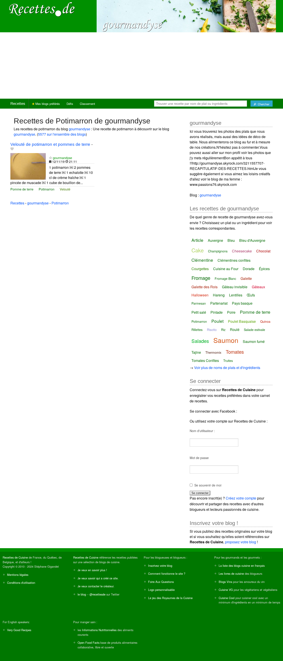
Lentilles (235, 295)
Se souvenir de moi (207, 485)
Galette (246, 278)
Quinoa (265, 321)
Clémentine (202, 260)
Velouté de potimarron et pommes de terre (50, 144)
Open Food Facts (88, 642)
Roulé (234, 329)
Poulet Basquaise (242, 321)
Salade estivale (254, 329)
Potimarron (46, 189)
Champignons (218, 251)
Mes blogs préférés (47, 104)
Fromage (200, 277)
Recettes (17, 104)
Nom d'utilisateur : (202, 430)
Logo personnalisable (161, 590)
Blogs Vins (225, 582)
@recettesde (97, 594)
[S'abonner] (50, 157)
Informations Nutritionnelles (99, 630)
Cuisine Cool (227, 598)
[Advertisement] (141, 65)
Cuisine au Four (225, 268)
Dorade (248, 268)
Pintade (216, 312)
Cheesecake (242, 251)
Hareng (219, 295)
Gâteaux (258, 286)
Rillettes (197, 329)
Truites (228, 360)
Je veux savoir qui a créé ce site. (98, 578)
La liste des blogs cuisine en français (242, 565)
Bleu (231, 240)
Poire (231, 312)
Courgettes (200, 268)
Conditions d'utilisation (21, 582)
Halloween (199, 295)
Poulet (217, 321)
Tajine (196, 352)
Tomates (235, 351)
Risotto (212, 329)
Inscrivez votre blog (160, 565)
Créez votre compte (241, 498)
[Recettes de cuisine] (42, 9)
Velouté (65, 189)
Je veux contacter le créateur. (96, 586)
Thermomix (213, 352)
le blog (82, 594)
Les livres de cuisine (231, 573)
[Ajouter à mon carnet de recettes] (12, 149)
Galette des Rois (204, 286)
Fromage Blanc (225, 278)
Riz (223, 329)
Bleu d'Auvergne (252, 240)
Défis (70, 104)
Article (197, 240)
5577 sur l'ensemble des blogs (62, 134)
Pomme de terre (21, 189)
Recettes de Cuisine (15, 557)
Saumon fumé (254, 341)
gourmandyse (79, 128)
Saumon (225, 340)
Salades (200, 340)
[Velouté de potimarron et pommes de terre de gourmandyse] (28, 165)
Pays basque (242, 303)
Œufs (251, 295)
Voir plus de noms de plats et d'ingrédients (227, 367)
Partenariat (219, 303)
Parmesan (198, 303)
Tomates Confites (205, 360)
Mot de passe (199, 457)
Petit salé (198, 312)
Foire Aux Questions (161, 582)
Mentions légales (17, 575)
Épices (264, 268)
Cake (197, 250)
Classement (87, 104)
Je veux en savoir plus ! (92, 570)
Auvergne (215, 240)
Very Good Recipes (19, 630)
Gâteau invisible (234, 286)
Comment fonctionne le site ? (166, 573)
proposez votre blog (240, 541)
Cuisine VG (226, 590)
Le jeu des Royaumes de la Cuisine (170, 598)
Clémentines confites (234, 260)
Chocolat (263, 251)
